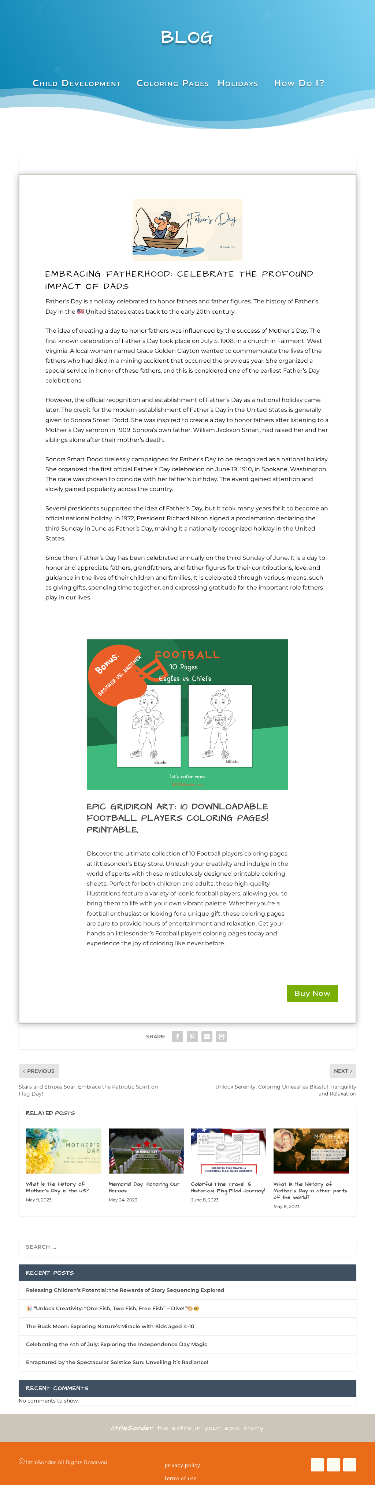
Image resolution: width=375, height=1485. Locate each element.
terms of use (181, 1478)
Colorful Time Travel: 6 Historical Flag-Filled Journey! (228, 1187)
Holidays (238, 83)
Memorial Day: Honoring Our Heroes (144, 1187)
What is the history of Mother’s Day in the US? (57, 1187)
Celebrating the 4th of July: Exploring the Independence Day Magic (116, 1344)
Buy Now (312, 993)
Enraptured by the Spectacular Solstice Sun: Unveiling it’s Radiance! (117, 1362)
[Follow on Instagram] (349, 1464)
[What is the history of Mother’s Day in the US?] (63, 1151)
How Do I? (299, 83)
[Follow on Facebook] (317, 1464)
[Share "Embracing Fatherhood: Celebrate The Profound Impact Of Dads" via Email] (207, 1036)
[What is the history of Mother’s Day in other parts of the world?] (311, 1151)
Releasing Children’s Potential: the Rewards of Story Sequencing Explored (125, 1290)
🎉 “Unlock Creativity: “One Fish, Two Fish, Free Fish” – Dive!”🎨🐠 (112, 1308)
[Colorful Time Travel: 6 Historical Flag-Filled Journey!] (228, 1151)
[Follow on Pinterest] (333, 1464)
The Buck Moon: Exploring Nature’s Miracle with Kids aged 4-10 (110, 1326)
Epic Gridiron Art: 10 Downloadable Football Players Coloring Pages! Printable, (177, 818)
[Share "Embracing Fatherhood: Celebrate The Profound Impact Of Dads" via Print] (221, 1036)
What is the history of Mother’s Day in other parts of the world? (311, 1191)
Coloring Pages (173, 83)
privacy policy (182, 1465)
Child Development (77, 83)
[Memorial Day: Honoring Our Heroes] (146, 1151)
